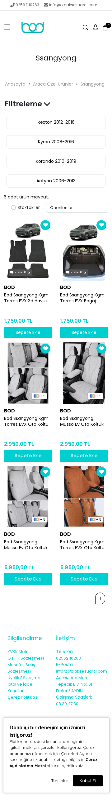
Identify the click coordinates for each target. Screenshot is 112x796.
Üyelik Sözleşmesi (25, 678)
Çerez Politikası (22, 697)
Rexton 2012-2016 (56, 122)
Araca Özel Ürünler (53, 84)
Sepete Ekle (28, 455)
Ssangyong (93, 84)
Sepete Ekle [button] (28, 332)
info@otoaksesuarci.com (73, 4)
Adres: (62, 677)
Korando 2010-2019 (56, 161)
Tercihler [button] (59, 780)
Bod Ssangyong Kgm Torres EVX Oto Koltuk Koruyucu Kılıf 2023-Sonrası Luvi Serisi (83, 545)
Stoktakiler (28, 207)
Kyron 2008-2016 (56, 142)
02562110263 (27, 4)
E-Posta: (65, 664)
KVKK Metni (18, 652)
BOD (9, 287)
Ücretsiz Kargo (22, 272)
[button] (7, 27)
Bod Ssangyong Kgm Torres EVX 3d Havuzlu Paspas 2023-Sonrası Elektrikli (27, 298)
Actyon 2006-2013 (56, 181)
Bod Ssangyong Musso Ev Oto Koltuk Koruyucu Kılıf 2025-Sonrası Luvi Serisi (26, 545)
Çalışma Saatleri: (74, 697)
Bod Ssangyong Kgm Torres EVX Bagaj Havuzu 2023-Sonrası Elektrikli (82, 298)
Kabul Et (87, 780)
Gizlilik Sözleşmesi (25, 658)
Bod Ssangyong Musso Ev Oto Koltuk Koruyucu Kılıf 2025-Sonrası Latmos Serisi (82, 421)
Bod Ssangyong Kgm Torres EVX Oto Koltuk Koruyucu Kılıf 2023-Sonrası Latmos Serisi (27, 421)
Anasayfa (15, 84)
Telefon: (65, 651)
